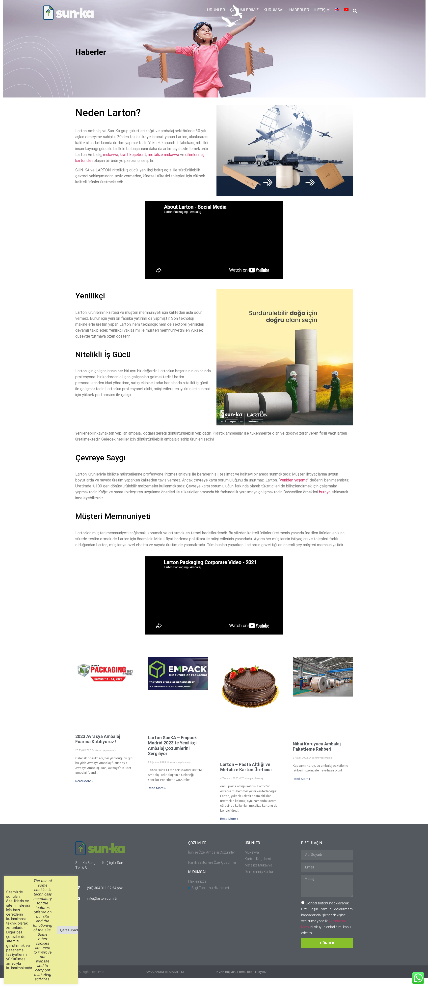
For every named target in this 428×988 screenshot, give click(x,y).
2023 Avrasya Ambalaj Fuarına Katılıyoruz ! (97, 739)
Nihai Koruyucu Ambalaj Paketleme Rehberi (317, 746)
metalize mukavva (163, 154)
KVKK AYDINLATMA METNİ (165, 972)
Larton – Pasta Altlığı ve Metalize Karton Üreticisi (245, 767)
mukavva (110, 154)
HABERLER (299, 10)
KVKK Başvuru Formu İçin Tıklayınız (241, 972)
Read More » (84, 781)
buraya (324, 492)
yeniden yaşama (293, 480)
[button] (355, 11)
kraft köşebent (133, 154)
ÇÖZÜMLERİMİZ (244, 10)
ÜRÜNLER (216, 10)
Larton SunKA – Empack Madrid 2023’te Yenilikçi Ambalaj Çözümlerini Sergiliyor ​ (172, 745)
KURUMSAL (274, 10)
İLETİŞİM (322, 10)
